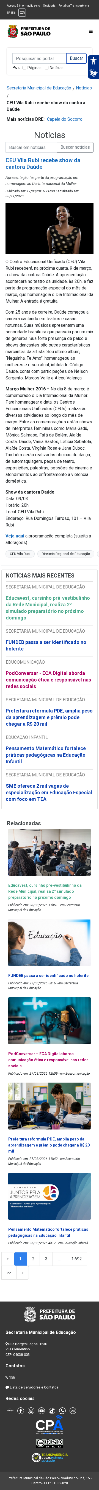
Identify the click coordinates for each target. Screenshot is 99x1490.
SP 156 (11, 12)
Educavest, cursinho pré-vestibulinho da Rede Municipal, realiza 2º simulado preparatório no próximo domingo (48, 608)
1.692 (76, 1258)
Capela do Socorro (64, 119)
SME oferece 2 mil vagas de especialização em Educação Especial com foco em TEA (49, 792)
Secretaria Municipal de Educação (39, 88)
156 (12, 1377)
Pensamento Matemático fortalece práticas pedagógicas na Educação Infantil (46, 754)
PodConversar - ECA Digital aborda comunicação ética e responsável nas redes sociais (48, 679)
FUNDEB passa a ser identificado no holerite (46, 645)
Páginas (35, 67)
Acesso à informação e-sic (23, 5)
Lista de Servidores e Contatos (34, 1387)
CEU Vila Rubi (20, 554)
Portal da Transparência (74, 5)
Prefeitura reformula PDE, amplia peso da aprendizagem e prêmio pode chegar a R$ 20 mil (49, 717)
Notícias (57, 67)
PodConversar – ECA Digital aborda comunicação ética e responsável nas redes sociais (48, 1060)
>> (9, 1272)
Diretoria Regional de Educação (66, 554)
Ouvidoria (49, 5)
